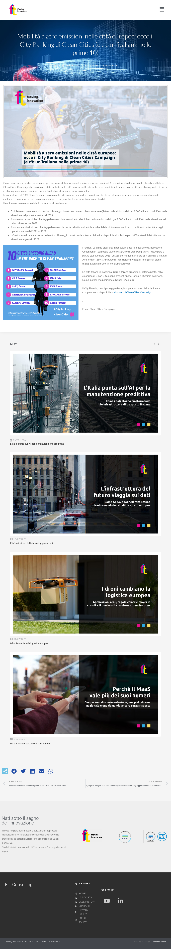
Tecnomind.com (158, 941)
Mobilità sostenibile (104, 65)
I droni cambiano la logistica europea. (29, 643)
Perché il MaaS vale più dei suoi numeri (30, 743)
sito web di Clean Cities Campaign (132, 292)
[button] (14, 771)
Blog (87, 65)
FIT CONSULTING (30, 941)
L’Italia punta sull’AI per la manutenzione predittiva (37, 443)
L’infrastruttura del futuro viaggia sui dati (31, 543)
